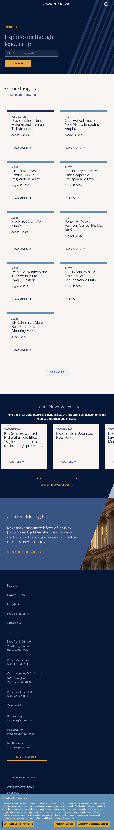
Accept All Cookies (64, 824)
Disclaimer (13, 793)
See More (57, 372)
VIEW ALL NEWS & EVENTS (55, 485)
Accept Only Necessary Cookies (93, 824)
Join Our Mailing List (27, 757)
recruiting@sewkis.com (19, 747)
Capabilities (16, 595)
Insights (13, 604)
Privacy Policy (69, 818)
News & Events (18, 613)
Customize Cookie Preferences (18, 824)
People (12, 585)
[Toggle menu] (8, 4)
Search (18, 63)
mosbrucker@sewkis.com (21, 733)
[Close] (109, 798)
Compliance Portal (19, 95)
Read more (15, 462)
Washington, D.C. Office (25, 673)
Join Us (13, 632)
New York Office (19, 641)
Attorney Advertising (20, 787)
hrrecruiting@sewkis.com (20, 720)
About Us (14, 623)
